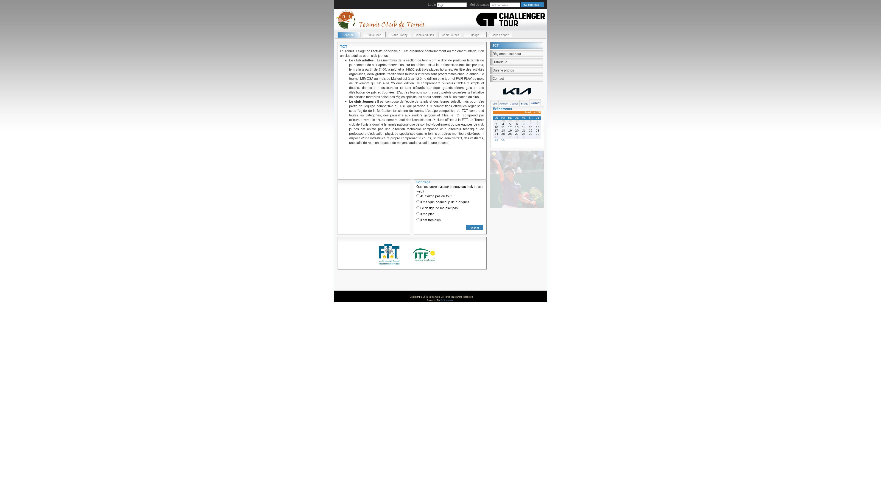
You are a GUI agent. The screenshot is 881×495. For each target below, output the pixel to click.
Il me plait (426, 214)
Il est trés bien (430, 219)
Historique (500, 62)
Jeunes (514, 103)
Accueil (349, 35)
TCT (496, 45)
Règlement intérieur (507, 53)
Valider (474, 228)
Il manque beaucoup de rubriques (444, 202)
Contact (498, 78)
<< (496, 140)
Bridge (475, 35)
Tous (494, 103)
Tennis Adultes (424, 35)
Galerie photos (503, 70)
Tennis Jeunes (450, 35)
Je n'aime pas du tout (435, 196)
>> (503, 140)
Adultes (503, 103)
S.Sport (535, 102)
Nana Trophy (399, 35)
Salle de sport (500, 35)
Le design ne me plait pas (438, 208)
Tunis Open (374, 35)
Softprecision (447, 300)
